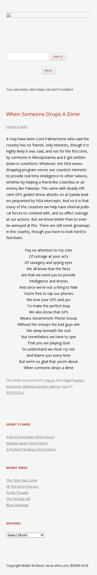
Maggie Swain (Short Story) (27, 443)
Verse (50, 380)
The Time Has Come (21, 480)
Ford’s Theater (17, 492)
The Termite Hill (18, 498)
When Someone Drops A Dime (43, 114)
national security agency (41, 386)
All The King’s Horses (22, 486)
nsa (65, 386)
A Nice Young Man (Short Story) (30, 437)
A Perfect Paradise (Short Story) (31, 449)
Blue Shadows (17, 505)
